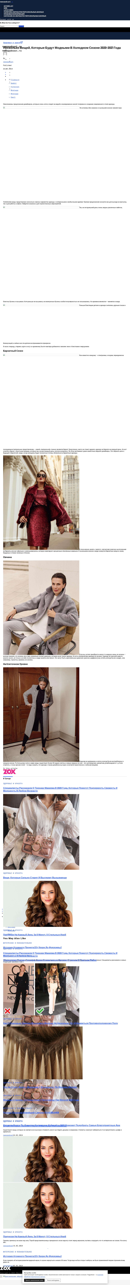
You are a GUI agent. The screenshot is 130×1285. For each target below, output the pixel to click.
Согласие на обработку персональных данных (25, 16)
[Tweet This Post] (67, 74)
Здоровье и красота (16, 50)
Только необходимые (53, 1280)
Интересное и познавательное (21, 59)
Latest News (8, 10)
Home (5, 8)
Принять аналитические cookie (34, 1280)
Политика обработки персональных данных (24, 12)
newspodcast (8, 62)
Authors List (8, 6)
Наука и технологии (16, 69)
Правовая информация (14, 14)
